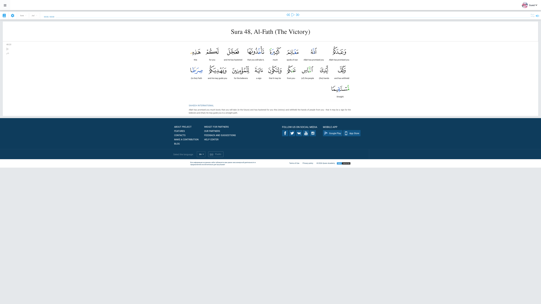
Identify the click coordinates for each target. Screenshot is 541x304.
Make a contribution (186, 139)
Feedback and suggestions (220, 135)
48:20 (8, 44)
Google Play (335, 133)
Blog (177, 143)
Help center (211, 139)
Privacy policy (308, 163)
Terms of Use (294, 163)
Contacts (180, 135)
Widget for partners (216, 126)
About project (183, 126)
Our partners (212, 130)
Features (179, 130)
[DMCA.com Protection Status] (344, 163)
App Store (354, 133)
